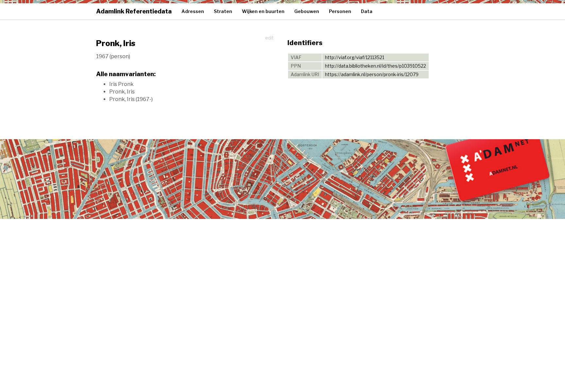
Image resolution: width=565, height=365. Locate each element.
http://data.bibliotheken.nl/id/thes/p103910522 (375, 66)
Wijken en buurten (263, 11)
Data (366, 11)
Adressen (192, 11)
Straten (223, 11)
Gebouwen (306, 11)
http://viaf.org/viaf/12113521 (354, 57)
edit (269, 38)
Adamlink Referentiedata (134, 11)
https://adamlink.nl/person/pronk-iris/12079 (372, 74)
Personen (340, 11)
